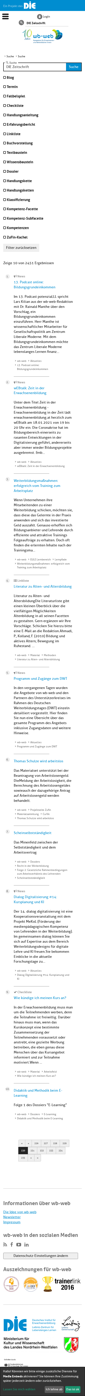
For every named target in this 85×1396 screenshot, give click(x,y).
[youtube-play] (18, 1245)
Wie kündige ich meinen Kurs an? (40, 998)
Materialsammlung (28, 814)
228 (55, 1143)
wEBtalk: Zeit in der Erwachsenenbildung (41, 466)
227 (46, 1143)
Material (35, 655)
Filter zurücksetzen (21, 248)
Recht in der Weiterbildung (33, 866)
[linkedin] (26, 1245)
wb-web (21, 361)
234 (61, 1150)
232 (42, 1150)
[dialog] (42, 1381)
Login (46, 16)
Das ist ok (72, 1389)
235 (23, 1157)
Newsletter (12, 1217)
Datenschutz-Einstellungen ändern (41, 1256)
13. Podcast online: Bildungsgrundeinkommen (32, 367)
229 (64, 1143)
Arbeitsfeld (50, 1071)
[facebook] (11, 1245)
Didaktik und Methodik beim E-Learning (40, 1118)
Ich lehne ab (54, 1389)
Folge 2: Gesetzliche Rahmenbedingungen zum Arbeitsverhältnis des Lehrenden (42, 872)
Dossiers (35, 861)
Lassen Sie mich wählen (19, 1389)
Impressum (11, 1222)
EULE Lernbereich (40, 559)
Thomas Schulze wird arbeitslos (38, 761)
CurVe (46, 814)
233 (51, 1150)
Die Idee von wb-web (19, 1212)
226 (36, 1143)
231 (32, 1150)
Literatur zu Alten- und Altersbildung (43, 586)
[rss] (5, 1245)
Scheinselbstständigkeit (32, 833)
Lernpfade (61, 559)
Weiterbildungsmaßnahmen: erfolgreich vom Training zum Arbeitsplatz (37, 486)
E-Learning (50, 1114)
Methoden (50, 655)
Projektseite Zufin (40, 810)
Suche (13, 62)
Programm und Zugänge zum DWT (40, 678)
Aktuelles (35, 361)
